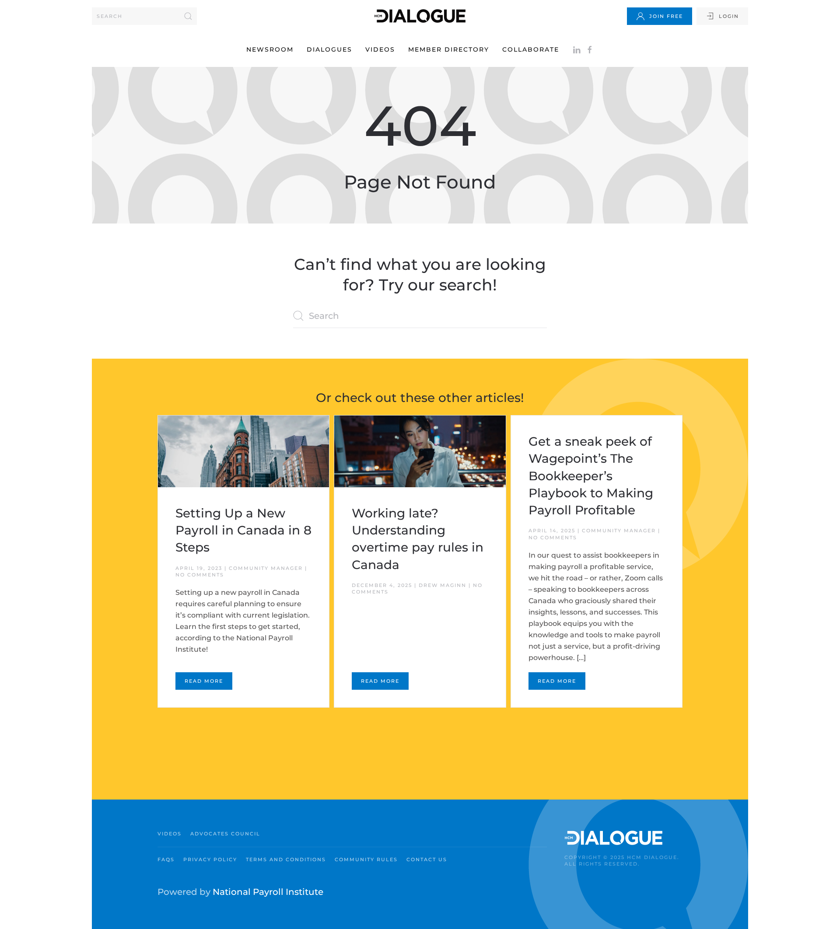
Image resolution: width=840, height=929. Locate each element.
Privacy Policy (210, 859)
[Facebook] (589, 49)
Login (729, 16)
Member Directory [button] (448, 49)
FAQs (166, 859)
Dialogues (329, 49)
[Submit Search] (188, 16)
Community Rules (366, 859)
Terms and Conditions (286, 859)
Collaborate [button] (530, 49)
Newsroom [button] (270, 49)
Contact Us (426, 859)
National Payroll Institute (268, 892)
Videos (380, 49)
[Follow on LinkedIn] (576, 49)
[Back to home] (420, 16)
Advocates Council (225, 834)
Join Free (666, 16)
